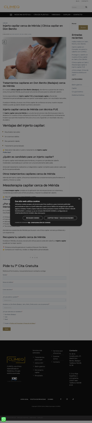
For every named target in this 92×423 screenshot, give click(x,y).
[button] (39, 222)
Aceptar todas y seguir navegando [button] (60, 218)
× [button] (79, 199)
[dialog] (46, 211)
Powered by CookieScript (21, 222)
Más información (40, 213)
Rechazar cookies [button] (32, 218)
